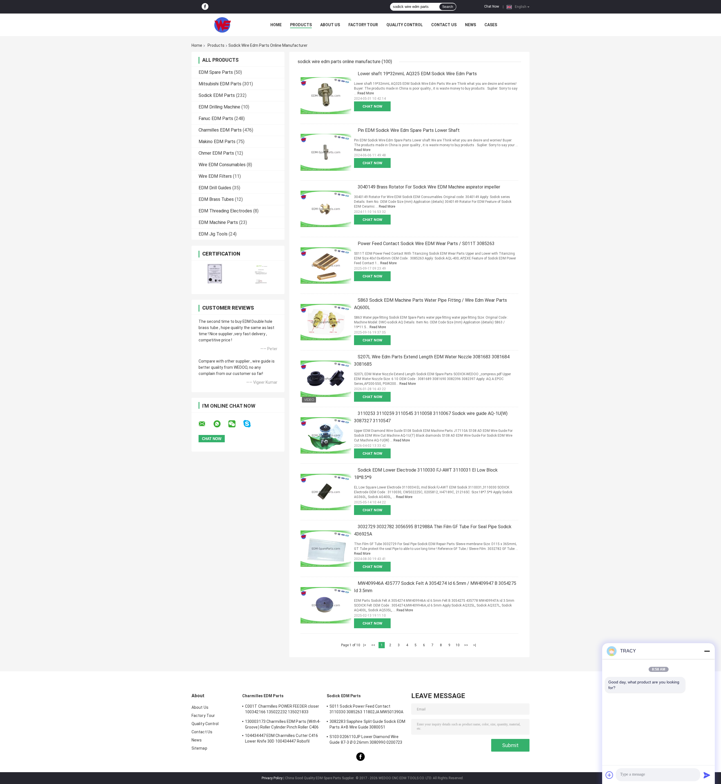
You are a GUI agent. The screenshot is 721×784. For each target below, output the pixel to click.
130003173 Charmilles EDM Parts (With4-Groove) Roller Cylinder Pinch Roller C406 (283, 724)
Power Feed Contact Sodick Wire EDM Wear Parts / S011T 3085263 (426, 243)
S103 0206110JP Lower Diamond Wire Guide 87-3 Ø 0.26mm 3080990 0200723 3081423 (366, 740)
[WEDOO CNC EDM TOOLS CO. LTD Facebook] (205, 6)
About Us (330, 25)
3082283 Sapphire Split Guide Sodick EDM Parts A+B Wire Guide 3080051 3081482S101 (367, 725)
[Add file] (609, 775)
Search (447, 7)
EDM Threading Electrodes (225, 211)
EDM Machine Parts (218, 222)
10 (458, 645)
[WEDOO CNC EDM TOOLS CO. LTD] (222, 24)
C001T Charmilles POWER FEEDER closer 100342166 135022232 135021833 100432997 (282, 710)
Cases (490, 25)
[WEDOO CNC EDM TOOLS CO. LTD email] (206, 424)
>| (474, 645)
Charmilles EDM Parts (220, 130)
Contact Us (444, 25)
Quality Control (404, 25)
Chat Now (491, 6)
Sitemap (199, 748)
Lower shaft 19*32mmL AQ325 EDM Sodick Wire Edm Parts (417, 73)
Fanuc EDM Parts (216, 118)
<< (373, 645)
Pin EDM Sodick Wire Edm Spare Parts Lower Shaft (409, 130)
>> (466, 645)
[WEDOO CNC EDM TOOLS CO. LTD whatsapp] (220, 424)
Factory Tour (363, 25)
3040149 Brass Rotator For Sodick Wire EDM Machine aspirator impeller (429, 187)
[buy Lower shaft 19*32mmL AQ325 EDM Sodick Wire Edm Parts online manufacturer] (326, 95)
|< (364, 645)
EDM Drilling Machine (219, 107)
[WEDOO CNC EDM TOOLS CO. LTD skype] (250, 423)
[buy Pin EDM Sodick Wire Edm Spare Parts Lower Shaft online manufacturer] (326, 152)
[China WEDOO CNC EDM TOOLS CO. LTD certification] (215, 273)
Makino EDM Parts (217, 141)
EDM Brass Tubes (216, 199)
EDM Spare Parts (216, 72)
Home (276, 25)
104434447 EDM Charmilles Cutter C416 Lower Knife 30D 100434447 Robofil (281, 738)
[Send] (706, 775)
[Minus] (707, 651)
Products (301, 25)
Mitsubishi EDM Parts (220, 83)
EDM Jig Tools (213, 234)
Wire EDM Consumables (222, 164)
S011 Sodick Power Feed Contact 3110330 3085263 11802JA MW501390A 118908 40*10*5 (366, 710)
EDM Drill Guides (215, 187)
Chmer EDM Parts (216, 153)
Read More (365, 93)
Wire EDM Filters (215, 176)
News (470, 25)
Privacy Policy (272, 778)
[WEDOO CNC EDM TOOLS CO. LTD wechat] (235, 424)
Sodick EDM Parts (217, 95)
